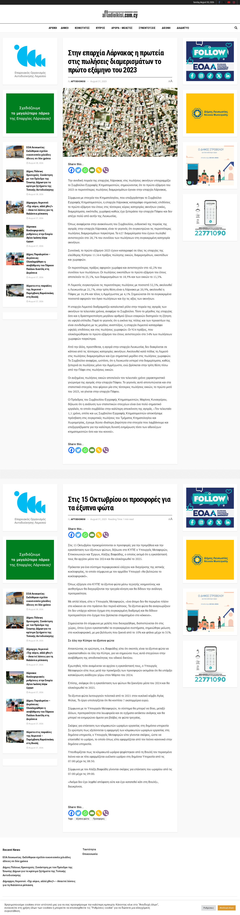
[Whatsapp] (85, 170)
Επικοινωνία (90, 854)
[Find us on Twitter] (224, 2)
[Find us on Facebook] (219, 2)
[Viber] (106, 170)
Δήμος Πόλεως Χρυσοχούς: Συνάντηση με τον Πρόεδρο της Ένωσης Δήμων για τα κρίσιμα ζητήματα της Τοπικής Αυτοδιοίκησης (37, 871)
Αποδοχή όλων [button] (226, 908)
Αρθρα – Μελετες (121, 28)
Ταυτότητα (89, 849)
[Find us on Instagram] (234, 2)
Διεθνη (166, 28)
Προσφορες (99, 819)
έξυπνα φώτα (82, 819)
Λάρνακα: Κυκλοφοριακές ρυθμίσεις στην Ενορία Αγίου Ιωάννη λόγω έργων (39, 234)
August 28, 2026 (35, 163)
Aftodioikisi (78, 81)
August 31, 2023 (98, 81)
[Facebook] (71, 170)
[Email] (92, 170)
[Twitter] (78, 170)
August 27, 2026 (35, 218)
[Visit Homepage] (120, 14)
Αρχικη (53, 28)
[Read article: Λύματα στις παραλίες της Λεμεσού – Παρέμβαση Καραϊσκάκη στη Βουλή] (15, 290)
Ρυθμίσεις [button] (208, 908)
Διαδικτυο (183, 28)
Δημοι (65, 28)
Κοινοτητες (82, 28)
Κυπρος (100, 28)
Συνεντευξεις (147, 28)
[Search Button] (236, 28)
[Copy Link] (99, 170)
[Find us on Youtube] (229, 2)
